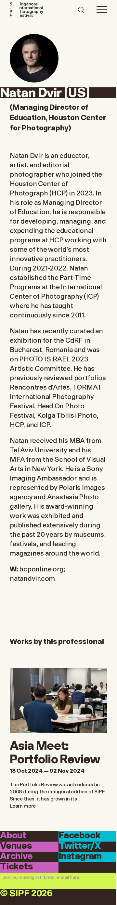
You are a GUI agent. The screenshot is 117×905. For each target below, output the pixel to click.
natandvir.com (32, 577)
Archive (16, 856)
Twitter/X (79, 846)
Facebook (79, 836)
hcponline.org (41, 568)
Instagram (79, 856)
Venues (16, 846)
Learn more (23, 805)
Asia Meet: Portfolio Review (55, 751)
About (13, 836)
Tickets (16, 867)
